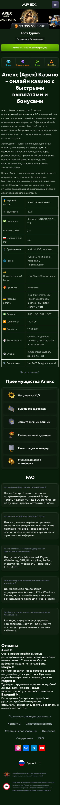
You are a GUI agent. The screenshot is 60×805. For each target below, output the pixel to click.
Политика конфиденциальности (30, 716)
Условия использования (21, 731)
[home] (30, 5)
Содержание (24, 738)
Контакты (14, 723)
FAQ (41, 738)
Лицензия (48, 731)
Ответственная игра (39, 723)
